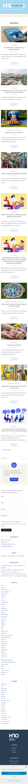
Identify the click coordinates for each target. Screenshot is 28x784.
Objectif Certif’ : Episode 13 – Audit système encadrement (14, 576)
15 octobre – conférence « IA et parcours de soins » (12, 570)
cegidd (3, 587)
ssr (2, 658)
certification (4, 594)
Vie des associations (5, 721)
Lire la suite (14, 64)
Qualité (2, 707)
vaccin (3, 668)
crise (3, 606)
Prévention (3, 703)
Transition (17, 383)
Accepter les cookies (14, 773)
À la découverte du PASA (14, 345)
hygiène (3, 625)
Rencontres (3, 711)
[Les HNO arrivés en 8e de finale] (14, 127)
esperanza (4, 618)
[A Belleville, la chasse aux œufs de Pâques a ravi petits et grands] (14, 298)
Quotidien (14, 45)
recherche (4, 654)
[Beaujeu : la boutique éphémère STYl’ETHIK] (14, 168)
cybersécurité (5, 610)
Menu (14, 15)
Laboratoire (4, 633)
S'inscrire (14, 479)
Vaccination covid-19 (5, 717)
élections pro (4, 672)
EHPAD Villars (5, 614)
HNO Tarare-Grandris (6, 540)
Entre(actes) (4, 616)
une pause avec (5, 664)
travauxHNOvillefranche (7, 660)
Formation (3, 692)
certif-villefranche (6, 592)
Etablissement (4, 515)
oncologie (4, 645)
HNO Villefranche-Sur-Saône (7, 544)
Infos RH (3, 696)
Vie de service (14, 171)
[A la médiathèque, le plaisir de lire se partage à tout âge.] (14, 42)
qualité (3, 652)
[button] (26, 767)
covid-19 (3, 604)
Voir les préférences (14, 780)
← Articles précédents (6, 449)
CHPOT (3, 596)
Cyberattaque (4, 688)
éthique (3, 674)
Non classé (3, 698)
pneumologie (4, 649)
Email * (2, 496)
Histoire (3, 694)
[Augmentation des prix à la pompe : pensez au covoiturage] (14, 380)
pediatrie (4, 647)
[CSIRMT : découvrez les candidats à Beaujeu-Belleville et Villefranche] (14, 209)
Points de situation (5, 700)
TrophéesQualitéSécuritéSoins (8, 662)
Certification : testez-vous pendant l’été (9, 572)
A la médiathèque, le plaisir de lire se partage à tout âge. (13, 574)
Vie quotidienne (17, 130)
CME (3, 598)
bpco (3, 585)
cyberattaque (4, 608)
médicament (4, 641)
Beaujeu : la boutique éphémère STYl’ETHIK (14, 173)
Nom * (2, 503)
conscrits (4, 600)
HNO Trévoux (4, 542)
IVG (3, 629)
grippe (3, 623)
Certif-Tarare (4, 590)
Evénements (7, 301)
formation (4, 621)
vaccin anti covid (5, 670)
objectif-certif (5, 643)
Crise (2, 686)
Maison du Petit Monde (7, 635)
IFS (2, 627)
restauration (4, 656)
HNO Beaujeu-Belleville (6, 546)
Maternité (4, 639)
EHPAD (3, 612)
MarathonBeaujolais (6, 637)
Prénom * (3, 509)
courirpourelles (5, 602)
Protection (3, 705)
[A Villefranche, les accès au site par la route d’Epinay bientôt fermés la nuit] (14, 85)
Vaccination (3, 715)
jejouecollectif (5, 631)
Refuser (14, 777)
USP (3, 666)
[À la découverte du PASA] (14, 339)
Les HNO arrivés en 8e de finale (14, 132)
